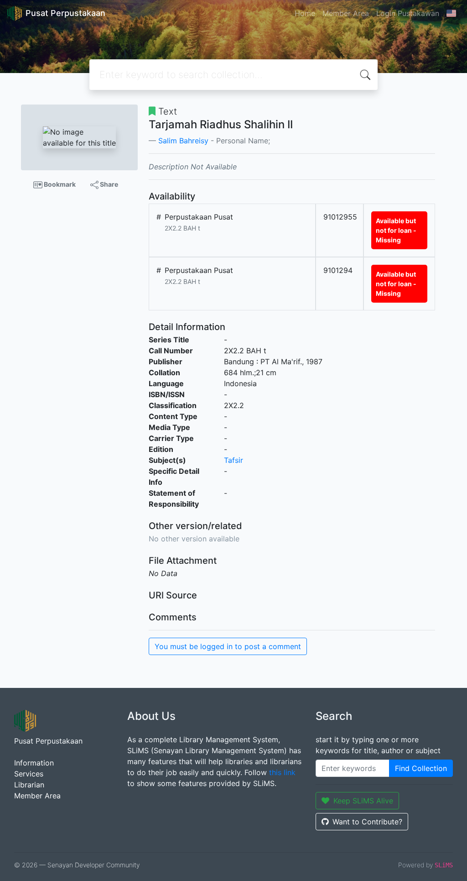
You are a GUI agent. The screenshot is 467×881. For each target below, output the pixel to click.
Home (305, 13)
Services (28, 773)
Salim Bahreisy (183, 140)
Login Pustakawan (407, 13)
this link (282, 772)
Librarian (29, 784)
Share (108, 184)
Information (34, 762)
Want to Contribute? (367, 821)
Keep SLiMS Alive (363, 800)
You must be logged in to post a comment (228, 646)
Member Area (345, 13)
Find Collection (421, 768)
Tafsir (233, 460)
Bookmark (59, 184)
